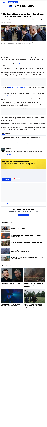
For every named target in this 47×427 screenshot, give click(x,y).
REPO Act (20, 63)
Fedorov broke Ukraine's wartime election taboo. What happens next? (11, 284)
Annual (13, 171)
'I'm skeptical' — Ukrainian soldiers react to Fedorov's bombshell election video (11, 306)
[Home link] (23, 6)
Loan (20, 143)
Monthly (6, 171)
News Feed (3, 11)
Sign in (27, 217)
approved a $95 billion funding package (17, 87)
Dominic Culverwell (6, 22)
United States (5, 143)
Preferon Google (39, 19)
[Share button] (45, 19)
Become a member (23, 214)
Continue (6, 179)
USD (42, 171)
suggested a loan (34, 118)
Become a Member (13, 2)
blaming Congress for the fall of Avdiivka (14, 95)
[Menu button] (45, 2)
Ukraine (25, 143)
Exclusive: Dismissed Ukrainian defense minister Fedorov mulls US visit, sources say (34, 306)
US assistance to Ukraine (34, 143)
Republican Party (13, 143)
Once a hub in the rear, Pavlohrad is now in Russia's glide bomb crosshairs (34, 285)
